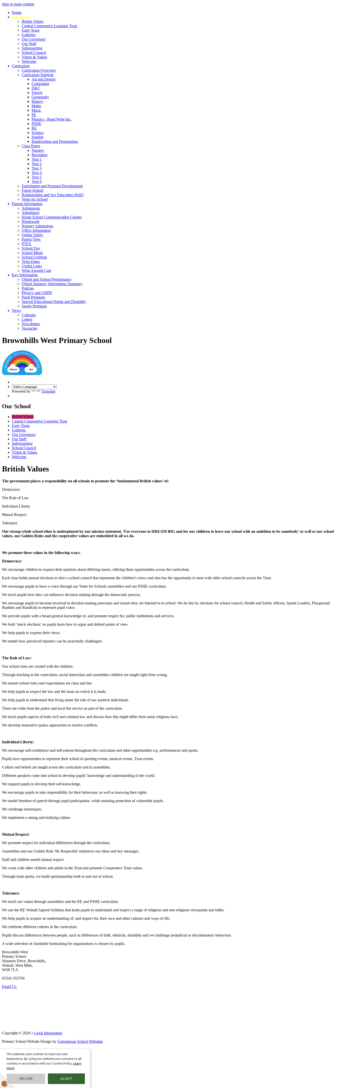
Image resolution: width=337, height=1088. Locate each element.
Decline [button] (26, 1078)
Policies (28, 288)
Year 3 (37, 168)
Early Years (30, 30)
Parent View (31, 239)
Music (36, 110)
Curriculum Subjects (38, 75)
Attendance (30, 213)
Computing (40, 84)
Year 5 (37, 177)
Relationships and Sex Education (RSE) (53, 195)
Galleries (29, 35)
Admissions (31, 208)
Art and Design (44, 79)
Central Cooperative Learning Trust (49, 26)
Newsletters (31, 324)
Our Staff (29, 44)
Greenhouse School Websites (80, 1041)
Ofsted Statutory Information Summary (52, 284)
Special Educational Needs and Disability (54, 301)
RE (34, 128)
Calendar (29, 315)
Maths (36, 106)
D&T (36, 88)
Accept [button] (66, 1078)
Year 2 (37, 164)
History (37, 101)
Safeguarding (32, 48)
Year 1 (37, 159)
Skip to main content (18, 4)
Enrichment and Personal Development (52, 186)
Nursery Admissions (37, 226)
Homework (30, 221)
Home (16, 12)
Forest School (32, 190)
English (37, 137)
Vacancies (29, 328)
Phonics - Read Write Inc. (52, 119)
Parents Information (27, 204)
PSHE (36, 124)
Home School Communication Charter (52, 217)
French (37, 92)
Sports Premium (34, 306)
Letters (27, 319)
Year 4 (37, 173)
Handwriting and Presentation (55, 141)
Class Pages (31, 146)
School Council (34, 52)
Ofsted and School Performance (46, 279)
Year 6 (37, 181)
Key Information (25, 275)
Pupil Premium (33, 297)
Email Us (9, 986)
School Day (31, 248)
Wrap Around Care (36, 270)
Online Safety (32, 235)
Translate (48, 391)
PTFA (26, 244)
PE (34, 115)
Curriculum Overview (39, 70)
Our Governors (33, 39)
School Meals (32, 253)
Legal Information (48, 1033)
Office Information (36, 230)
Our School (21, 17)
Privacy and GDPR (37, 293)
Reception (39, 155)
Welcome (29, 61)
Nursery (38, 150)
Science (38, 132)
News (16, 310)
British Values (32, 21)
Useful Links (32, 266)
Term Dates (31, 261)
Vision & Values (34, 57)
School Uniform (34, 257)
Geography (40, 97)
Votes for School (35, 199)
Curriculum (21, 66)
